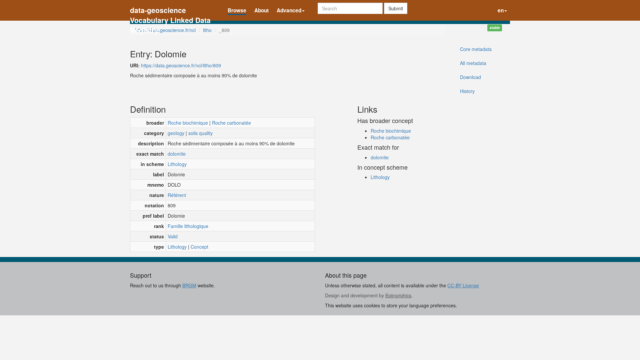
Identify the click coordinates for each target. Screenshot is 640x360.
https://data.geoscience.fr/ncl (165, 30)
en (501, 10)
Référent (177, 195)
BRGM (189, 285)
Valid (173, 236)
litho (207, 30)
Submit (395, 8)
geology (176, 133)
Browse (237, 10)
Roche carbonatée (231, 122)
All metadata (473, 63)
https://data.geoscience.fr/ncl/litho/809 (181, 65)
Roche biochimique (188, 122)
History (467, 91)
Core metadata (476, 49)
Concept (199, 246)
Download (470, 77)
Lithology (177, 164)
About (261, 10)
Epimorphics (398, 295)
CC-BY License (463, 285)
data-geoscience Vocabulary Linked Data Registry (170, 11)
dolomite (177, 153)
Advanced (289, 10)
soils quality (200, 133)
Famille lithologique (188, 226)
